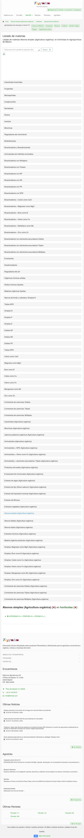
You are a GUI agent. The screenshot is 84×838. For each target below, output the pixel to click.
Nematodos (8, 108)
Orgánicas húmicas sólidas (14, 278)
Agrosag (6, 779)
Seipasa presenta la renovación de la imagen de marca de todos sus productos (27, 710)
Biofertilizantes (10, 141)
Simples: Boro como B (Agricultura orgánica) (21, 553)
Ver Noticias (77, 747)
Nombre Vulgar (74, 26)
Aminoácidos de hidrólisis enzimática (18, 154)
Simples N (8, 310)
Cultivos (64, 26)
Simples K (8, 323)
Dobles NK (8, 337)
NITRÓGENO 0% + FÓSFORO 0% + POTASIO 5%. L (27, 616)
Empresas (49, 26)
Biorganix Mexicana (10, 769)
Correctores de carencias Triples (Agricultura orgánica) (25, 592)
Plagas (34, 29)
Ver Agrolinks (77, 800)
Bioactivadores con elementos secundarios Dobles (24, 239)
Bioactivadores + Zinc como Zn (16, 232)
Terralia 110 (42, 813)
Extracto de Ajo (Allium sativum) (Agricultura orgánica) (25, 487)
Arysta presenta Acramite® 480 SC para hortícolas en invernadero (23, 719)
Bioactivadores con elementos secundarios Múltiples (24, 252)
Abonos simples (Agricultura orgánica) (22, 21)
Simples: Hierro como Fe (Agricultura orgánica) (22, 566)
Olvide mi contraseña (66, 10)
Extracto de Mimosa (12, 500)
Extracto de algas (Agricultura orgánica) (19, 480)
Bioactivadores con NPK (13, 193)
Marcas (57, 26)
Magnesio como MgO (12, 363)
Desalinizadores (10, 265)
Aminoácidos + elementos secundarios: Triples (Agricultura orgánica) (31, 461)
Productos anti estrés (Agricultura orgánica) (21, 467)
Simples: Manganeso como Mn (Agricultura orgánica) (25, 573)
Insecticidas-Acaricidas (13, 82)
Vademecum (8, 15)
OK (36, 836)
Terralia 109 (70, 813)
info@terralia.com (11, 696)
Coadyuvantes (10, 101)
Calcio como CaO (11, 356)
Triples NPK (9, 304)
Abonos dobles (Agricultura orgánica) (18, 520)
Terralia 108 (15, 816)
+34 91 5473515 (11, 692)
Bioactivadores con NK (13, 180)
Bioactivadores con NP (13, 173)
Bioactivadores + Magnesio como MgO (19, 206)
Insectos (7, 121)
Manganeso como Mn (12, 389)
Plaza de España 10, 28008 (15, 689)
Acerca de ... (8, 661)
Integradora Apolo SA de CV (12, 760)
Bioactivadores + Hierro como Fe (17, 219)
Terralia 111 (15, 813)
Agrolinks (57, 15)
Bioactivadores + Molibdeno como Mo (19, 226)
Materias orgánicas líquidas (15, 291)
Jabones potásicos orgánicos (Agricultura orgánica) (24, 434)
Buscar (45, 49)
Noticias (37, 15)
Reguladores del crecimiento (15, 134)
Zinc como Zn (9, 395)
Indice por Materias (37, 26)
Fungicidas (8, 88)
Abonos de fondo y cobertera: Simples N (20, 297)
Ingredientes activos (45, 29)
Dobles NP (8, 330)
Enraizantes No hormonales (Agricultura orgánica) (23, 474)
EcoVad (19, 15)
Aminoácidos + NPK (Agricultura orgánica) (20, 448)
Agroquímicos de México (51, 21)
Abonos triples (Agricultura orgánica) (18, 527)
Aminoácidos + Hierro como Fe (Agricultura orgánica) (25, 454)
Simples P (8, 317)
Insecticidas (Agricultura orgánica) (17, 421)
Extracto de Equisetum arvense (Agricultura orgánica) (25, 493)
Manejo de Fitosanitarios (13, 654)
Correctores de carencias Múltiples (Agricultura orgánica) (26, 599)
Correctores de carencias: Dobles (17, 402)
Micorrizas (8, 128)
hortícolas (39, 21)
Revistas (47, 15)
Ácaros (7, 115)
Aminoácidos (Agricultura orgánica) (18, 441)
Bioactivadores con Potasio (15, 167)
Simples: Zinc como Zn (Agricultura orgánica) (21, 579)
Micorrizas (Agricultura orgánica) (17, 428)
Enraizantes (9, 258)
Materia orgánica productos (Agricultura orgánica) (23, 540)
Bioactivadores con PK (13, 186)
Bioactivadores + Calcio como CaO (18, 199)
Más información (44, 836)
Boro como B (9, 369)
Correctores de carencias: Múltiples (18, 415)
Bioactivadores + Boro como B (16, 212)
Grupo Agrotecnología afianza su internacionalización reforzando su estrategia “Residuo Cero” (32, 737)
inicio (6, 21)
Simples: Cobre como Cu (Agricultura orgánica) (22, 560)
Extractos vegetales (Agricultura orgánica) (20, 506)
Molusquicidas (10, 95)
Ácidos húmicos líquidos (13, 284)
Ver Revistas (77, 824)
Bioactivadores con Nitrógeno (15, 160)
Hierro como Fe (10, 382)
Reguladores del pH (12, 271)
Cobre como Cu (10, 376)
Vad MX (28, 15)
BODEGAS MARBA (9, 788)
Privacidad (7, 658)
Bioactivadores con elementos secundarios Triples (23, 245)
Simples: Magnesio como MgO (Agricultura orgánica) (24, 547)
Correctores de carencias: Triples (17, 408)
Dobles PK (8, 343)
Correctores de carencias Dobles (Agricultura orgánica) (25, 586)
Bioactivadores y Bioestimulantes (17, 147)
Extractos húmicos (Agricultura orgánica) (20, 534)
